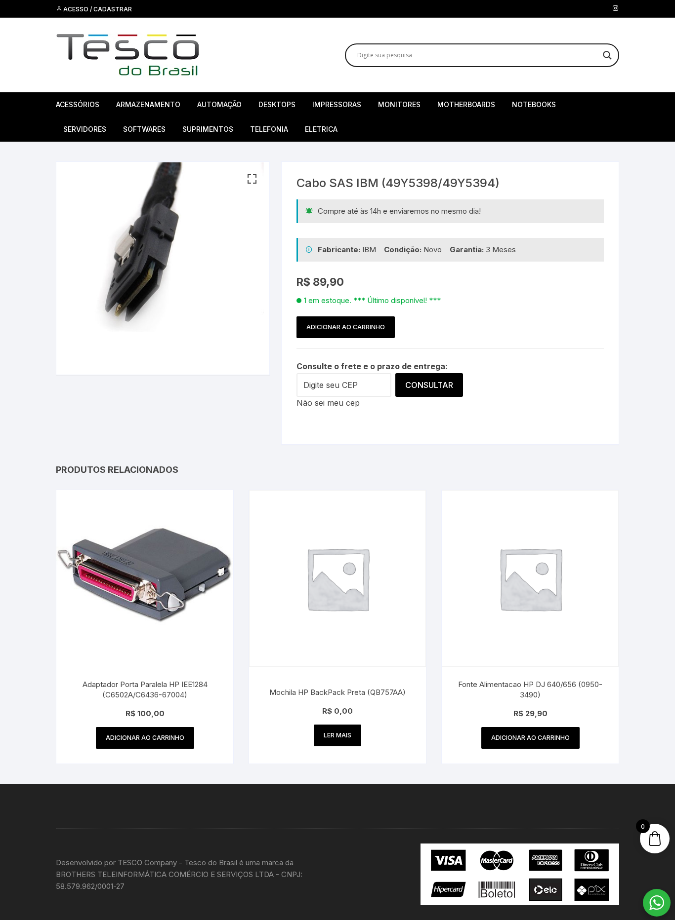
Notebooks (534, 104)
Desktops (276, 104)
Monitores (399, 104)
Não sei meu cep (328, 403)
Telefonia (269, 129)
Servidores (84, 129)
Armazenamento (148, 104)
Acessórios (77, 104)
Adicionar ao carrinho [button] (145, 737)
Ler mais (337, 735)
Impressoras (336, 104)
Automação (219, 104)
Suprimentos (207, 129)
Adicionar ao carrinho (345, 327)
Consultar (429, 385)
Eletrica (321, 129)
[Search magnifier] (607, 55)
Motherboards (466, 104)
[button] (252, 179)
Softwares (144, 129)
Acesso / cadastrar (97, 9)
